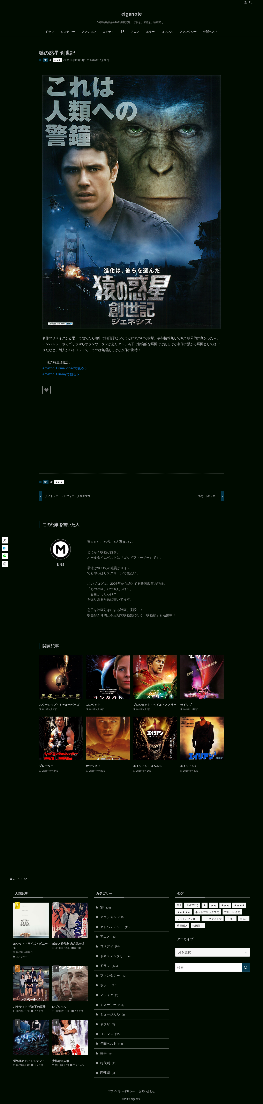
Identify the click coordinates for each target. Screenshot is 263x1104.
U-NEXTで (192, 905)
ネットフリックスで (207, 912)
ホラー (108, 985)
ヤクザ (107, 1024)
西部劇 (107, 1072)
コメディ (110, 946)
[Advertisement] (131, 438)
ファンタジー (113, 975)
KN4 (60, 564)
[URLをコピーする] (5, 564)
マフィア (109, 994)
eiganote (131, 13)
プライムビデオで (187, 919)
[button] (5, 540)
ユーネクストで (212, 919)
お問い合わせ (147, 1091)
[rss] (245, 2)
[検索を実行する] (246, 967)
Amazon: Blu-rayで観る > (60, 374)
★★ (213, 905)
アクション (112, 916)
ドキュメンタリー (115, 956)
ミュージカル (112, 1014)
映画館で (198, 925)
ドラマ (109, 965)
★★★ (57, 60)
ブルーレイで (232, 912)
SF (45, 60)
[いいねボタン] (46, 390)
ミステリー (112, 1004)
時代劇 (108, 1062)
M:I (179, 905)
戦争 (106, 1053)
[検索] (250, 2)
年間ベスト (111, 1043)
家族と (244, 919)
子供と (231, 919)
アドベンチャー (114, 926)
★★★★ (239, 905)
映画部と (182, 925)
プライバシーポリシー (121, 1091)
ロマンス (110, 1033)
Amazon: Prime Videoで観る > (64, 368)
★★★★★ (183, 912)
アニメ (108, 936)
